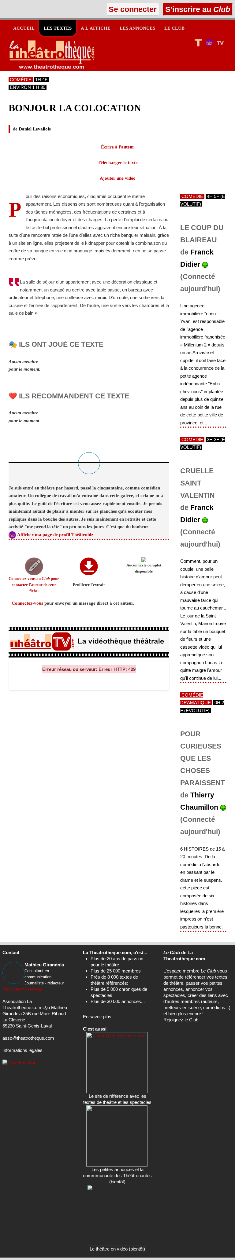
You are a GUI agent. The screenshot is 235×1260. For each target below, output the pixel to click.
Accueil (24, 28)
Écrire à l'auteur (117, 147)
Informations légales (22, 1050)
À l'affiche (95, 28)
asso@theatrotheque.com (28, 1038)
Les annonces (137, 28)
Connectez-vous (27, 603)
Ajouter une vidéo (118, 178)
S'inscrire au (196, 9)
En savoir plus (97, 1016)
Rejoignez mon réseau (22, 989)
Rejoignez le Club (180, 1019)
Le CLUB (174, 28)
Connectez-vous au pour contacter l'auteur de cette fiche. (34, 585)
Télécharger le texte (118, 162)
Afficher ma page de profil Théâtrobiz (55, 534)
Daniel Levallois (35, 128)
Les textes (58, 28)
